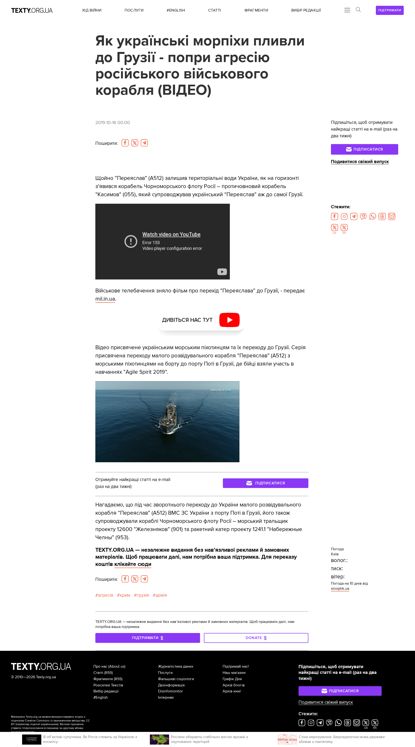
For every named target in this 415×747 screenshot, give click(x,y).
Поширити (106, 143)
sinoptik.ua (340, 588)
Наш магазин (234, 672)
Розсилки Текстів (108, 685)
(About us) (116, 666)
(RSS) (108, 672)
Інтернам (166, 697)
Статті (98, 672)
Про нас (100, 666)
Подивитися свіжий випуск (360, 162)
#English (100, 697)
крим (125, 595)
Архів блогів (234, 685)
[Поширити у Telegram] (144, 142)
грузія (143, 595)
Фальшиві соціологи (176, 679)
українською (49, 724)
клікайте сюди (132, 564)
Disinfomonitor (170, 691)
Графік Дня (232, 679)
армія (161, 595)
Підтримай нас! (236, 666)
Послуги (165, 672)
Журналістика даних (175, 666)
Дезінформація (171, 685)
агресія (105, 595)
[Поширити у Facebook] (125, 142)
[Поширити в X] (134, 142)
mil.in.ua (105, 299)
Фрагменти (103, 679)
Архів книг (232, 691)
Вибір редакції (106, 691)
